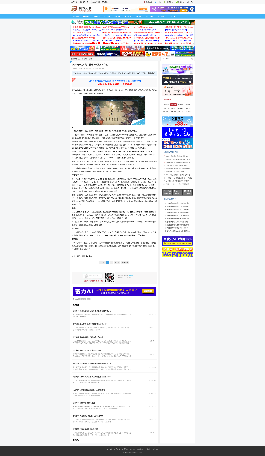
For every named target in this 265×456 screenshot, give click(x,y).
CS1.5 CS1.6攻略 (181, 112)
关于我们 (109, 449)
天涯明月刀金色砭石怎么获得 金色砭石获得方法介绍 (92, 311)
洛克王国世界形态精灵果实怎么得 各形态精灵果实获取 (182, 222)
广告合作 (117, 449)
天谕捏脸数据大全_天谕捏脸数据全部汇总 (179, 168)
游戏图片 (173, 108)
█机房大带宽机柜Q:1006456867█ (176, 30)
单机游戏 (128, 16)
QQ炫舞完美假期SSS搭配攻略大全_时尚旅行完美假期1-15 (184, 159)
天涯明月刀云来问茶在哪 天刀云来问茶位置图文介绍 (92, 377)
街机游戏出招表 (166, 112)
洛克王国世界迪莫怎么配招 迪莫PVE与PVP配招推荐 (181, 228)
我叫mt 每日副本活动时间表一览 (176, 172)
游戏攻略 (76, 16)
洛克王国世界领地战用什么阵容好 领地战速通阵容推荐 (182, 219)
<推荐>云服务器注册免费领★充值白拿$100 (86, 27)
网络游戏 (97, 16)
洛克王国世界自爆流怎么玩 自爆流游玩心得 (179, 215)
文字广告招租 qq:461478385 (143, 27)
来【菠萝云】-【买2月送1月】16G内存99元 (86, 30)
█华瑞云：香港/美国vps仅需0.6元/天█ (146, 40)
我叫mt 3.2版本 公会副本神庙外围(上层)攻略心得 (182, 165)
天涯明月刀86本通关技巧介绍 (84, 403)
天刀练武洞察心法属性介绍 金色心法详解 (88, 337)
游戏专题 (166, 108)
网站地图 (140, 449)
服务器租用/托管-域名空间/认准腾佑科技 (178, 40)
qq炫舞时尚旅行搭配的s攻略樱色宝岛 (178, 162)
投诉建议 (148, 449)
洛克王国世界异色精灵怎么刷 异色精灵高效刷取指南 (182, 203)
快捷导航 (190, 2)
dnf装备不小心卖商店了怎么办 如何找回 (179, 178)
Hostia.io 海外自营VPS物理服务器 (145, 30)
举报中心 (170, 2)
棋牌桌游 (180, 108)
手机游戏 (86, 16)
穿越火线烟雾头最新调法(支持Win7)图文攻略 (180, 156)
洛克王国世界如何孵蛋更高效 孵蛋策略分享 (179, 212)
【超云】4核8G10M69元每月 (112, 40)
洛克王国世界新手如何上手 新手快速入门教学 (179, 206)
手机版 (159, 2)
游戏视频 (188, 108)
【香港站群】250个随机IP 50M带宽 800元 (117, 35)
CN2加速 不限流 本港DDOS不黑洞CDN (116, 27)
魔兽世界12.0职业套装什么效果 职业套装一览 (179, 231)
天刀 (88, 299)
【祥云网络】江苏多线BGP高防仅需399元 (178, 38)
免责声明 (132, 449)
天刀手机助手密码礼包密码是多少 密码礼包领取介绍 (92, 363)
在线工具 (105, 2)
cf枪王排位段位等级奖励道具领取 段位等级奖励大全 (183, 181)
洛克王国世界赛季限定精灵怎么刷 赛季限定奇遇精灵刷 (182, 209)
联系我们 (125, 449)
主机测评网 (96, 2)
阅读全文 (125, 262)
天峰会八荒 (82, 299)
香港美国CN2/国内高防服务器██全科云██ (86, 43)
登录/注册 (149, 2)
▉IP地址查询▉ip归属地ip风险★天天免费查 (117, 32)
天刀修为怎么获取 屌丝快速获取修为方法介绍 (90, 324)
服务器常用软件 (85, 2)
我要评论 (102, 68)
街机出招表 (149, 16)
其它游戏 (161, 16)
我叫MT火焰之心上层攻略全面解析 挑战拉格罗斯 (182, 184)
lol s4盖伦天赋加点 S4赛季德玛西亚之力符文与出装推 (183, 175)
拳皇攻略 (138, 16)
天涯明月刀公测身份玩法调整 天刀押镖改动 (89, 390)
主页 (79, 59)
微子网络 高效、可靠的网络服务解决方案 (147, 38)
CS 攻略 (107, 16)
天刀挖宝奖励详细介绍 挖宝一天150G (87, 350)
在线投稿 (155, 449)
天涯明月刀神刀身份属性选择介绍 (85, 429)
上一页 (102, 262)
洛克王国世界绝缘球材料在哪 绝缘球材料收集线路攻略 (182, 225)
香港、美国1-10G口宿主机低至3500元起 (147, 35)
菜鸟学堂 (74, 2)
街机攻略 (117, 16)
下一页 (117, 262)
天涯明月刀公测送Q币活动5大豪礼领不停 (88, 416)
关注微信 (181, 2)
